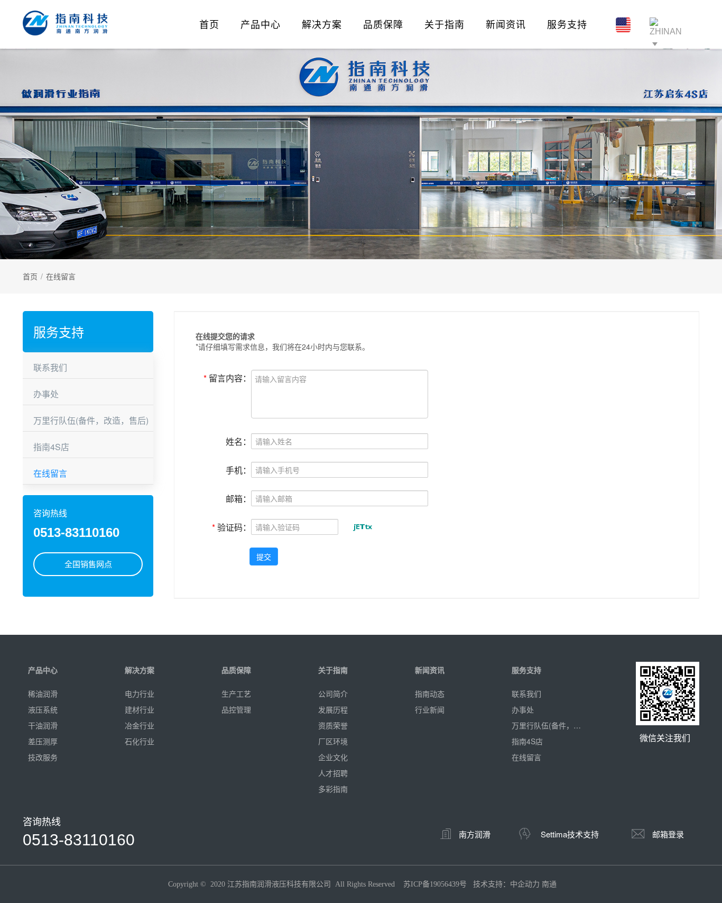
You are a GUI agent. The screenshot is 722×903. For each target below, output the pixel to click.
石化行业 (139, 741)
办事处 (46, 394)
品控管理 (236, 709)
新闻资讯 (506, 24)
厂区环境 (333, 741)
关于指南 (444, 24)
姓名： (238, 440)
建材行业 (139, 709)
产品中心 (260, 24)
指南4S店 (51, 447)
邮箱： (238, 498)
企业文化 (333, 757)
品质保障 (383, 24)
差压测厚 (43, 741)
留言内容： (227, 377)
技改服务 (43, 757)
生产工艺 (236, 693)
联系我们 (50, 367)
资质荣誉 (333, 725)
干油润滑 (43, 725)
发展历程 (333, 709)
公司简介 (333, 693)
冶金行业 (139, 725)
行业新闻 (430, 709)
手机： (238, 469)
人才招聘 (333, 773)
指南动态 (430, 693)
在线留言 (50, 473)
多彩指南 (333, 788)
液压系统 (43, 709)
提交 (263, 556)
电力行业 (139, 693)
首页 (209, 24)
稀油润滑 (43, 693)
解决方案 (322, 24)
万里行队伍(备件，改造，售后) (91, 420)
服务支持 (567, 24)
